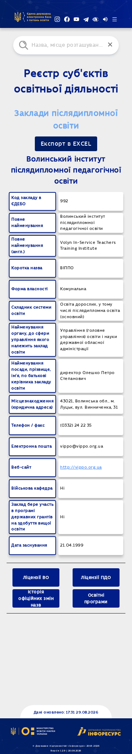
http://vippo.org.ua (81, 467)
